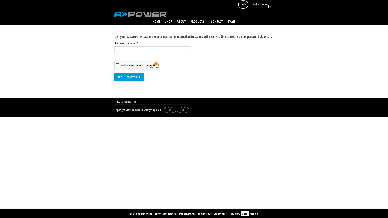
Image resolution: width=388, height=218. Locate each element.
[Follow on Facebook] (255, 22)
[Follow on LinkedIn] (271, 22)
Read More (254, 213)
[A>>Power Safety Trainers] (140, 14)
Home (157, 21)
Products (197, 21)
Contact (217, 21)
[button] (262, 4)
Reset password (129, 77)
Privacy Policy (122, 102)
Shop (168, 21)
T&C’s (137, 102)
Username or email (131, 43)
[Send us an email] (266, 22)
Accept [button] (244, 213)
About (181, 21)
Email (231, 21)
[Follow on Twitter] (260, 22)
